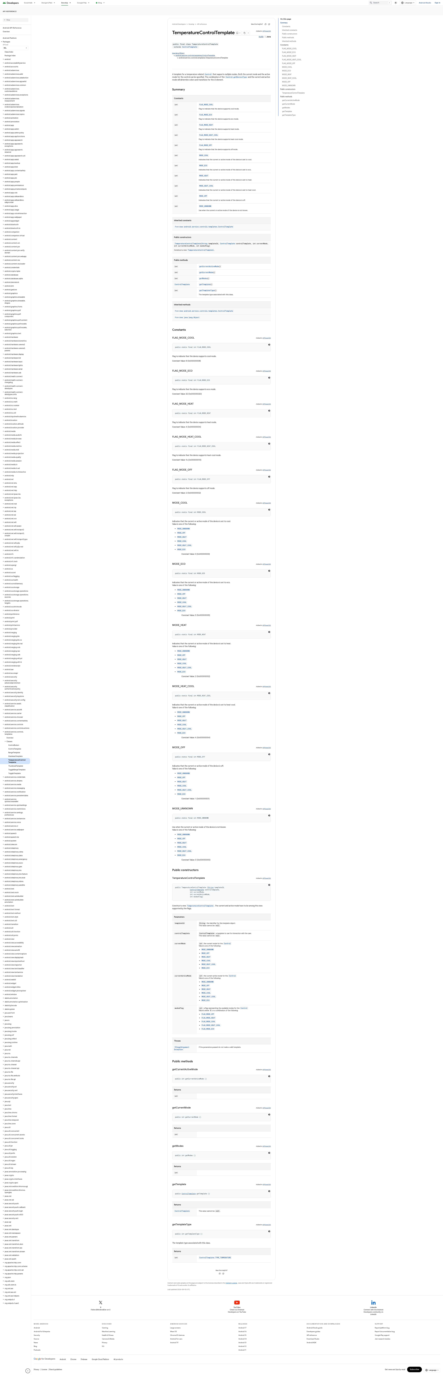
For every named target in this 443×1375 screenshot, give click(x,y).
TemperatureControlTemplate (188, 243)
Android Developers (179, 24)
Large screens (175, 1328)
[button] (15, 42)
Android (37, 1328)
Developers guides (313, 1331)
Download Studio (313, 1339)
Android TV (174, 1343)
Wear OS (173, 1331)
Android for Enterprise (42, 1331)
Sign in (437, 3)
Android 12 (242, 1346)
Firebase (84, 1359)
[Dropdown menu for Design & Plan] (55, 3)
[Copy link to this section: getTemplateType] (193, 1224)
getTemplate (204, 284)
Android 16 (242, 1331)
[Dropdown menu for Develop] (71, 3)
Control (208, 74)
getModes (203, 278)
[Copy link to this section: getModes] (185, 1146)
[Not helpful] (269, 24)
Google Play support (382, 1335)
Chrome (73, 1359)
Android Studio (425, 3)
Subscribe (414, 1369)
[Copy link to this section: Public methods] (195, 1061)
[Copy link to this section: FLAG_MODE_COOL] (196, 338)
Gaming (105, 1328)
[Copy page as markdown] (245, 33)
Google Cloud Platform (100, 1359)
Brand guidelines (55, 1369)
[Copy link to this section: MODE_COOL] (189, 503)
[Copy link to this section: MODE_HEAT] (189, 625)
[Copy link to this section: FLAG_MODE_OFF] (194, 470)
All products (118, 1359)
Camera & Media (108, 1339)
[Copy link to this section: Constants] (188, 330)
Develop (64, 3)
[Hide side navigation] (27, 1371)
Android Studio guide (314, 1328)
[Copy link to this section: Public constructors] (201, 870)
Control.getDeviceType (236, 77)
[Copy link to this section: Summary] (187, 89)
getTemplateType (207, 290)
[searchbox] (15, 20)
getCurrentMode (206, 272)
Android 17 (242, 1328)
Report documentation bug (385, 1331)
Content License (231, 1283)
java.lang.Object (178, 53)
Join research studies (382, 1339)
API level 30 (267, 31)
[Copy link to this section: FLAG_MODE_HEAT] (196, 404)
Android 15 (242, 1335)
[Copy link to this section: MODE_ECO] (188, 564)
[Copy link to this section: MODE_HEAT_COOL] (196, 686)
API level (5, 45)
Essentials (28, 3)
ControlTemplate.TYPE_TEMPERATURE (215, 1257)
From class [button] (204, 227)
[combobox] (380, 3)
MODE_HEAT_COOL (206, 186)
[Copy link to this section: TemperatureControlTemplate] (207, 878)
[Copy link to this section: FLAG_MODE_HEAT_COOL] (203, 437)
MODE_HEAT (203, 176)
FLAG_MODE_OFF (205, 145)
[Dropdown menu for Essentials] (36, 3)
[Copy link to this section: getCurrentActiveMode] (200, 1069)
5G (103, 1346)
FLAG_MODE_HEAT (206, 125)
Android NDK (311, 1343)
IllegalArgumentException (181, 1048)
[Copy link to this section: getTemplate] (188, 1184)
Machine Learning (108, 1331)
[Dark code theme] (269, 344)
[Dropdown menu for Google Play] (90, 3)
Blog (100, 3)
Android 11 (242, 1350)
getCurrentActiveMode (209, 266)
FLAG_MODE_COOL (206, 105)
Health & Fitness (107, 1335)
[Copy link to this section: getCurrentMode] (193, 1107)
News (36, 1343)
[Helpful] (265, 24)
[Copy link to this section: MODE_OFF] (187, 747)
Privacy (104, 1343)
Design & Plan (47, 3)
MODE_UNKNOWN (205, 206)
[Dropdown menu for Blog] (105, 3)
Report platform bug (382, 1328)
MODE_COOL (203, 155)
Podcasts (37, 1350)
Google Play (82, 3)
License (44, 1369)
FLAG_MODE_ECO (205, 115)
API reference (10, 11)
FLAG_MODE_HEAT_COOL (208, 135)
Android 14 (242, 1339)
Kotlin (261, 37)
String (204, 243)
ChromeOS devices (177, 1335)
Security (37, 1335)
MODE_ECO (203, 165)
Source (36, 1339)
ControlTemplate (189, 47)
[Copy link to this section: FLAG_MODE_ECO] (195, 371)
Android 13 (242, 1343)
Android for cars (176, 1339)
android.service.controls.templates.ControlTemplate (195, 55)
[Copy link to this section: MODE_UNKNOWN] (195, 808)
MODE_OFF (203, 196)
